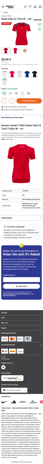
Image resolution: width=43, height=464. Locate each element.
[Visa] (4, 338)
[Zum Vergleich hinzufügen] (40, 29)
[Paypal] (20, 338)
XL (30, 93)
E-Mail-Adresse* (9, 275)
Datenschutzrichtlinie (9, 295)
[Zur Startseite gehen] (10, 6)
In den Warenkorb (29, 101)
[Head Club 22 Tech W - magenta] (12, 74)
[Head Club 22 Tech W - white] (19, 74)
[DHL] (12, 351)
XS (4, 93)
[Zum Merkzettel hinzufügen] (40, 24)
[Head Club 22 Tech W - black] (34, 74)
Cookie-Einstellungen (3, 358)
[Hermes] (20, 351)
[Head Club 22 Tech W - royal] (27, 74)
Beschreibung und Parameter (12, 117)
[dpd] (4, 351)
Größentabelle (6, 218)
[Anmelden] (35, 6)
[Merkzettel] (30, 6)
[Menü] (3, 6)
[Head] (37, 20)
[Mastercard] (12, 338)
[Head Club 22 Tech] (4, 74)
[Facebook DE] (3, 367)
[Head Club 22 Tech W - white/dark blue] (4, 81)
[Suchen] (25, 6)
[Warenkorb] (40, 6)
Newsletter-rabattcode (22, 293)
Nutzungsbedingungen (9, 293)
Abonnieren (22, 286)
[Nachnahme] (27, 338)
